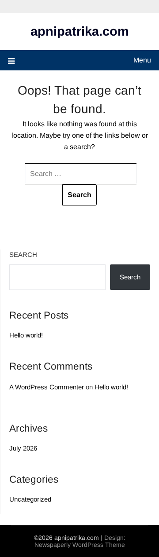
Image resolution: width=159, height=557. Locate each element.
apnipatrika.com (79, 31)
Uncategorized (30, 499)
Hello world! (26, 335)
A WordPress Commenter (46, 387)
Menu (142, 60)
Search (23, 254)
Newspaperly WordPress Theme (79, 544)
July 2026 (23, 448)
